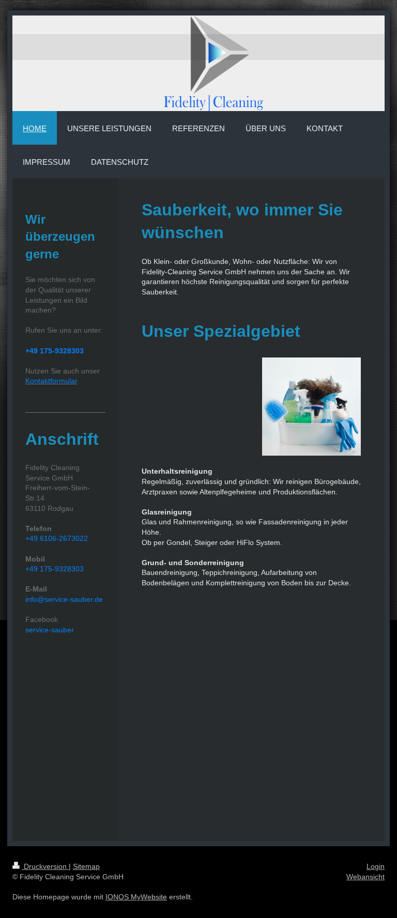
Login (376, 866)
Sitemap (86, 866)
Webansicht (365, 877)
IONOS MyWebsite (136, 897)
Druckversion (45, 866)
